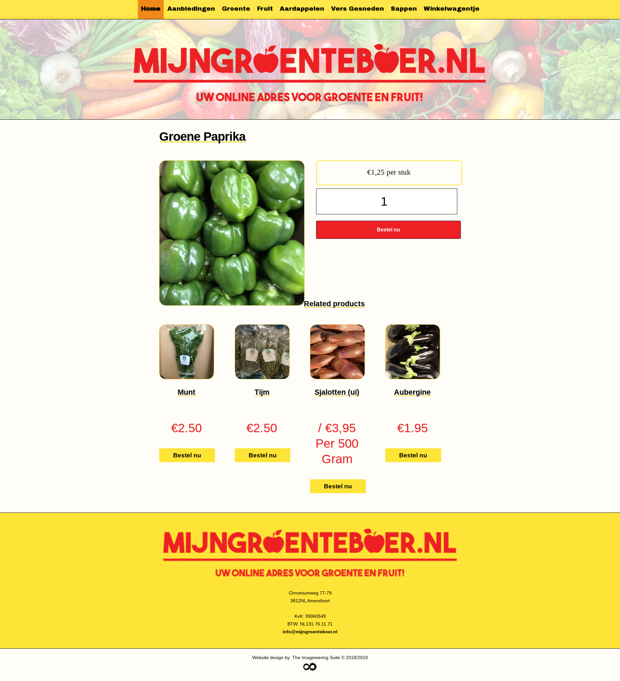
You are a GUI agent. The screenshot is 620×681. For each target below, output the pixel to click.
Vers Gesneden (357, 8)
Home (150, 8)
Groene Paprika (202, 136)
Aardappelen (302, 8)
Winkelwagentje (452, 8)
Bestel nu (388, 229)
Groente (236, 8)
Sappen (404, 8)
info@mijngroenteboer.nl (310, 631)
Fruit (265, 8)
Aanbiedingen (191, 8)
